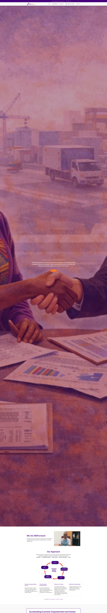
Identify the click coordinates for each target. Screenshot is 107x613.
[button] (0, 265)
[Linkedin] (68, 1)
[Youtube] (70, 1)
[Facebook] (66, 1)
